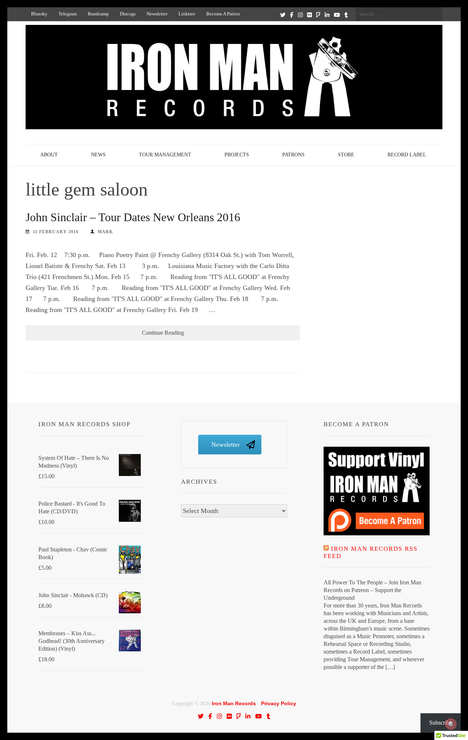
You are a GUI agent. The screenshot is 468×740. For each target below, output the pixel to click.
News (98, 154)
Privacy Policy (278, 703)
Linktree (186, 13)
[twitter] (283, 14)
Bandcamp (98, 13)
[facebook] (291, 14)
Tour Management (165, 154)
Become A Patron (223, 13)
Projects (236, 154)
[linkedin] (327, 14)
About (49, 154)
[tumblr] (346, 14)
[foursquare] (318, 14)
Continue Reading (163, 333)
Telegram (67, 13)
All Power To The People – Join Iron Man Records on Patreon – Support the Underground (372, 590)
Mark (105, 231)
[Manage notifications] (451, 724)
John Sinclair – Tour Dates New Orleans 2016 (133, 217)
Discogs (128, 13)
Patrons (293, 154)
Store (346, 154)
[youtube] (337, 14)
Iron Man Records (234, 703)
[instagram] (300, 14)
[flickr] (309, 14)
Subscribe (440, 722)
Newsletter (157, 13)
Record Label (407, 154)
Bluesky (39, 13)
